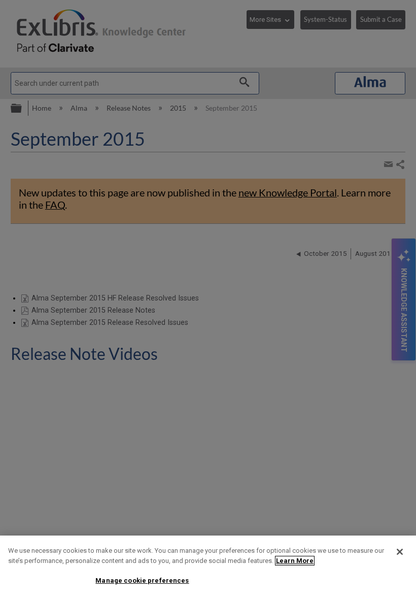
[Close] (400, 552)
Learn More (295, 560)
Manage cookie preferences (142, 580)
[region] (208, 567)
